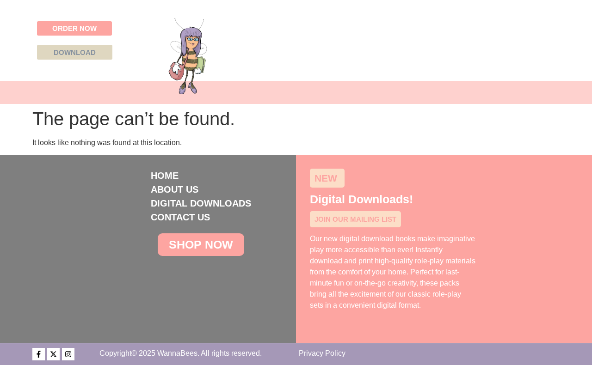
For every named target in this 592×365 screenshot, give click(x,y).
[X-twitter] (53, 354)
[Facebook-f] (38, 354)
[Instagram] (68, 354)
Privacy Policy (322, 353)
